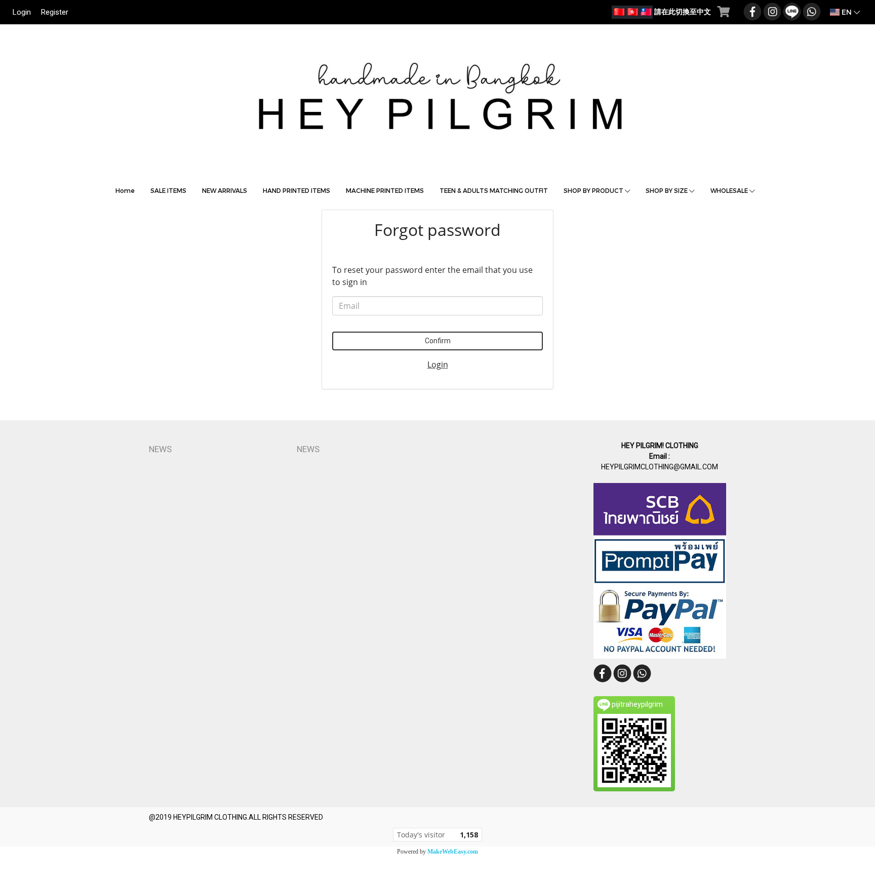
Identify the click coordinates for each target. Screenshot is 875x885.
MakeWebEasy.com (452, 851)
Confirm (438, 341)
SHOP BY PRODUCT (594, 190)
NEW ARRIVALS (224, 190)
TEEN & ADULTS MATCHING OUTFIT (494, 190)
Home (125, 190)
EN (847, 12)
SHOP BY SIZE (667, 190)
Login (22, 12)
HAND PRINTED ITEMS (296, 190)
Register (54, 12)
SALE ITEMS (168, 190)
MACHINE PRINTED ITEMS (385, 190)
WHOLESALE (729, 190)
